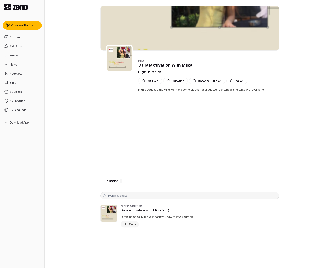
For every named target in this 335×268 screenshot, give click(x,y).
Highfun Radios (149, 72)
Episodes (113, 181)
